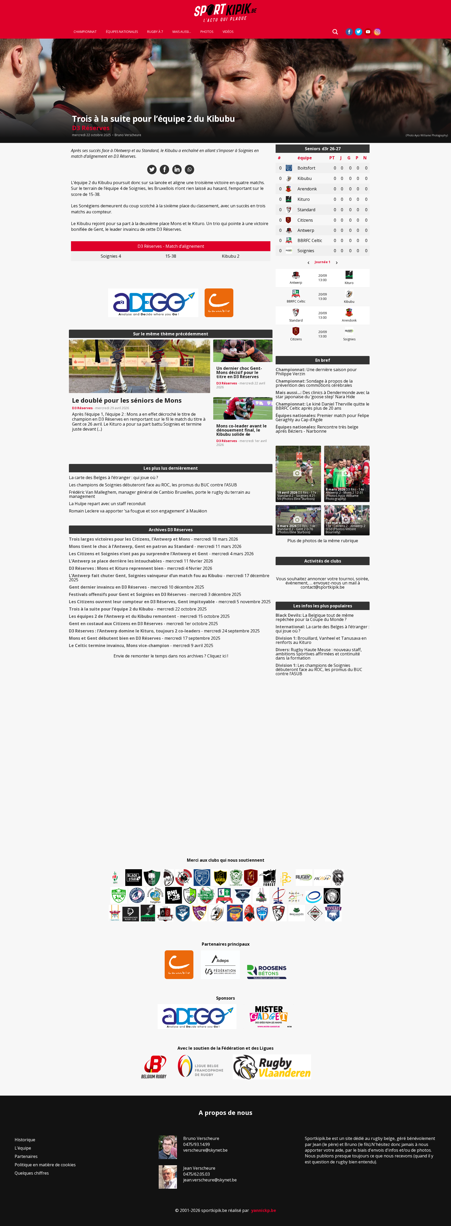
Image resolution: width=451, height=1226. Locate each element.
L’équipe (23, 1148)
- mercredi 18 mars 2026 (153, 539)
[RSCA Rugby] (199, 913)
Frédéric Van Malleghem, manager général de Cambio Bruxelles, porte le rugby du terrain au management (159, 494)
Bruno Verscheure (128, 135)
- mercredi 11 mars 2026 (155, 546)
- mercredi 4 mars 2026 (161, 554)
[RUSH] (322, 877)
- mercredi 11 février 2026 (141, 561)
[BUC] (249, 913)
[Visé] (182, 913)
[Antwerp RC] (165, 913)
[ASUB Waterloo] (242, 896)
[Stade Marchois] (189, 895)
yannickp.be (263, 1210)
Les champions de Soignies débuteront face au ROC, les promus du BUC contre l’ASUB (153, 485)
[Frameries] (285, 879)
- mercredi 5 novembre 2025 (170, 602)
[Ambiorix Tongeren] (155, 895)
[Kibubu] (217, 913)
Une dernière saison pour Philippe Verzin (316, 371)
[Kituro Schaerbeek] (148, 913)
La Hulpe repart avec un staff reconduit (107, 504)
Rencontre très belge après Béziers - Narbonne (317, 429)
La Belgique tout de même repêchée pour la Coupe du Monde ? (315, 617)
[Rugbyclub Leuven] (313, 897)
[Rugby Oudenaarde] (173, 895)
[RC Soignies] (304, 877)
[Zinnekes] (333, 913)
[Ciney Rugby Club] (262, 913)
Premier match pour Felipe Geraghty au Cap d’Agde (322, 417)
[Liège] (278, 895)
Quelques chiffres (32, 1173)
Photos (206, 31)
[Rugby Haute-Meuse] (118, 895)
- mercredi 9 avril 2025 (141, 645)
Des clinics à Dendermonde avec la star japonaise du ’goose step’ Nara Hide (322, 394)
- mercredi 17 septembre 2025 (144, 638)
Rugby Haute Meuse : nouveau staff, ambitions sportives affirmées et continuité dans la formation (319, 654)
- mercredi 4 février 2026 (140, 568)
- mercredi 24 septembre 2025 (164, 631)
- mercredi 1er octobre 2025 (143, 623)
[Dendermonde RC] (130, 914)
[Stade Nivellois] (137, 895)
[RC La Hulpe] (315, 913)
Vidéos (228, 31)
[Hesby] (115, 878)
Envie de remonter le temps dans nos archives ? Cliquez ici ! (171, 656)
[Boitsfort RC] (202, 877)
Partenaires (26, 1156)
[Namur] (220, 877)
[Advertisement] (31, 222)
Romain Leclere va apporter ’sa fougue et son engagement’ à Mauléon (138, 511)
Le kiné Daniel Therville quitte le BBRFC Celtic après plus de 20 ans (322, 406)
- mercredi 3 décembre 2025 (155, 594)
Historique (25, 1140)
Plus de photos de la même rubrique (322, 540)
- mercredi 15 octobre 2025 (149, 616)
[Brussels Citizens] (251, 877)
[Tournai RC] (235, 913)
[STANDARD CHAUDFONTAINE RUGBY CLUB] (278, 913)
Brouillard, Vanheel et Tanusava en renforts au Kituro (321, 640)
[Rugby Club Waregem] (338, 877)
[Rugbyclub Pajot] (168, 877)
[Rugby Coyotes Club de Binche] (152, 878)
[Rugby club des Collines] (261, 895)
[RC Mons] (295, 897)
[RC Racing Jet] (206, 895)
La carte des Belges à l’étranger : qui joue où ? (113, 477)
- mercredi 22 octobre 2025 (138, 609)
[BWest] (115, 913)
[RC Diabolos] (183, 877)
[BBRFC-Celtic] (224, 896)
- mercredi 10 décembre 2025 (136, 587)
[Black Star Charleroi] (133, 877)
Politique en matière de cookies (45, 1165)
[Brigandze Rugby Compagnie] (296, 913)
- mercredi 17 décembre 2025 (169, 577)
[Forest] (267, 877)
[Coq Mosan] (332, 896)
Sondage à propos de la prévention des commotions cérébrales (314, 383)
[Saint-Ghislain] (236, 877)
